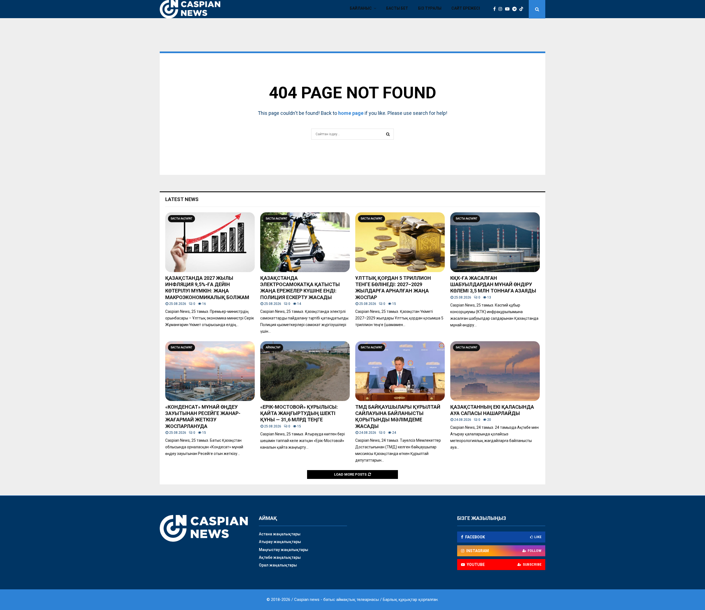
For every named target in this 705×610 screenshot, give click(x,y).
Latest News (182, 199)
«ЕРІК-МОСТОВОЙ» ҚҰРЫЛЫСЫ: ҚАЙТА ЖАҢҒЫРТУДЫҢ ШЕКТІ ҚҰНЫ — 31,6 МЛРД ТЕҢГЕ (299, 413)
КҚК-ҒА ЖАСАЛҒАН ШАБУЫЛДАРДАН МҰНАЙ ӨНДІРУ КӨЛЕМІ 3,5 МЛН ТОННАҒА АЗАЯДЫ (493, 284)
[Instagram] (501, 9)
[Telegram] (515, 9)
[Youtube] (508, 9)
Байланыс (361, 8)
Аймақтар (273, 347)
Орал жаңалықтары (278, 565)
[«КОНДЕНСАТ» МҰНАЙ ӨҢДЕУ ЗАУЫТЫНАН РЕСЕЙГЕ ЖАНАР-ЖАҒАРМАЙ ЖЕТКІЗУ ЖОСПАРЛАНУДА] (210, 371)
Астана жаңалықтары (279, 534)
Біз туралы (429, 8)
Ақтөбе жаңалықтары (280, 557)
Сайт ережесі (465, 8)
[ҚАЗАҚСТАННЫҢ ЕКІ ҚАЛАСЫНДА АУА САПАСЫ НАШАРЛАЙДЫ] (495, 371)
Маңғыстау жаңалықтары (283, 549)
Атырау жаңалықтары (280, 541)
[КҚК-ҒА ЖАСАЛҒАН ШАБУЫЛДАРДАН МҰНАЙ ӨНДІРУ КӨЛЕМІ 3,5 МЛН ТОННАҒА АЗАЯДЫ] (495, 242)
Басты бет (397, 8)
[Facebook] (495, 9)
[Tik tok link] (522, 9)
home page (351, 113)
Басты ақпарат (181, 218)
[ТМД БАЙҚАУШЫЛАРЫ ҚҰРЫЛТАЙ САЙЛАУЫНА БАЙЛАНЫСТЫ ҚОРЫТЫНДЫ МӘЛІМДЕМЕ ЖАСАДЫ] (400, 371)
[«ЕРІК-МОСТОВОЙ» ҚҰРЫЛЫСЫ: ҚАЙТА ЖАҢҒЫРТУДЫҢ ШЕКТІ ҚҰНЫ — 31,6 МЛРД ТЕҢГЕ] (305, 371)
